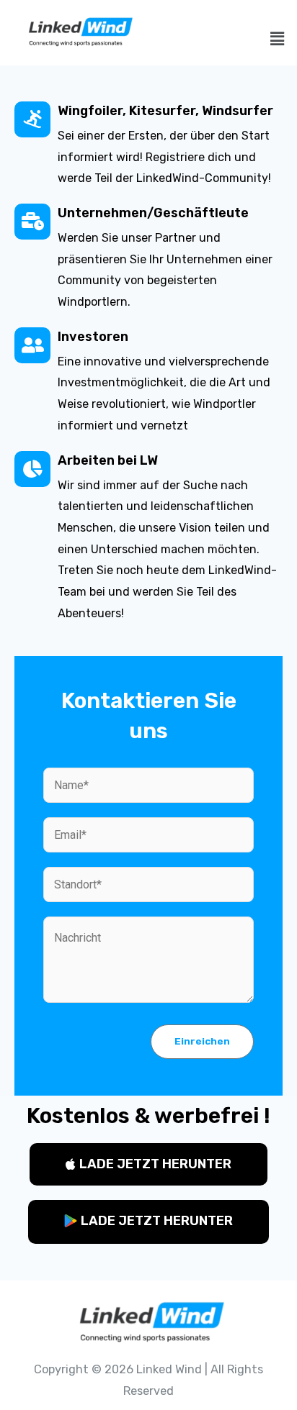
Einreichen (202, 1041)
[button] (148, 1164)
